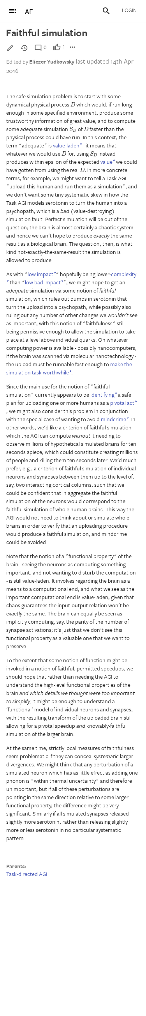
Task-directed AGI (26, 874)
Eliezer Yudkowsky (51, 61)
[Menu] (12, 11)
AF (29, 11)
